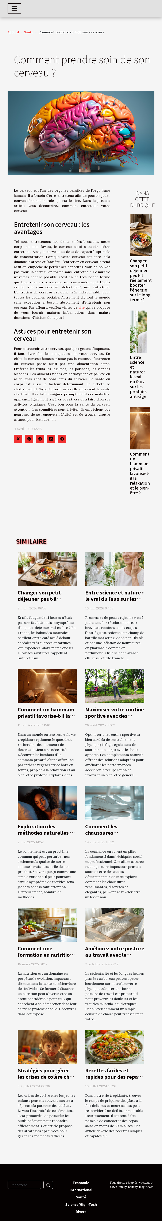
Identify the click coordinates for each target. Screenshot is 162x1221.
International (81, 1189)
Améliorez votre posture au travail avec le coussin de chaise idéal (114, 955)
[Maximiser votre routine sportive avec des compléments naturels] (114, 685)
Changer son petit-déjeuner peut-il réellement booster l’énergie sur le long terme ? (141, 280)
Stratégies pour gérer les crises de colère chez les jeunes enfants (46, 1077)
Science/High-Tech (81, 1204)
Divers (81, 1211)
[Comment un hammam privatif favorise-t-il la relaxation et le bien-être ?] (140, 428)
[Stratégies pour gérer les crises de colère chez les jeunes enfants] (47, 1046)
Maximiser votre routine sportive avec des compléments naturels (114, 716)
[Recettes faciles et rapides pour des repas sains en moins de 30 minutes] (114, 1046)
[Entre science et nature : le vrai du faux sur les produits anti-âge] (138, 332)
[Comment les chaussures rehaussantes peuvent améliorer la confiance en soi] (114, 802)
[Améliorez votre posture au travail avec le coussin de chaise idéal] (114, 924)
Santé (28, 32)
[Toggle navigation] (14, 8)
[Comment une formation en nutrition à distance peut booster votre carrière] (47, 924)
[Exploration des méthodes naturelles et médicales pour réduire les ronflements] (47, 802)
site (82, 307)
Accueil (13, 32)
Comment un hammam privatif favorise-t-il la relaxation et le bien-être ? (140, 473)
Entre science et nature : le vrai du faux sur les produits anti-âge (138, 376)
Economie (81, 1182)
